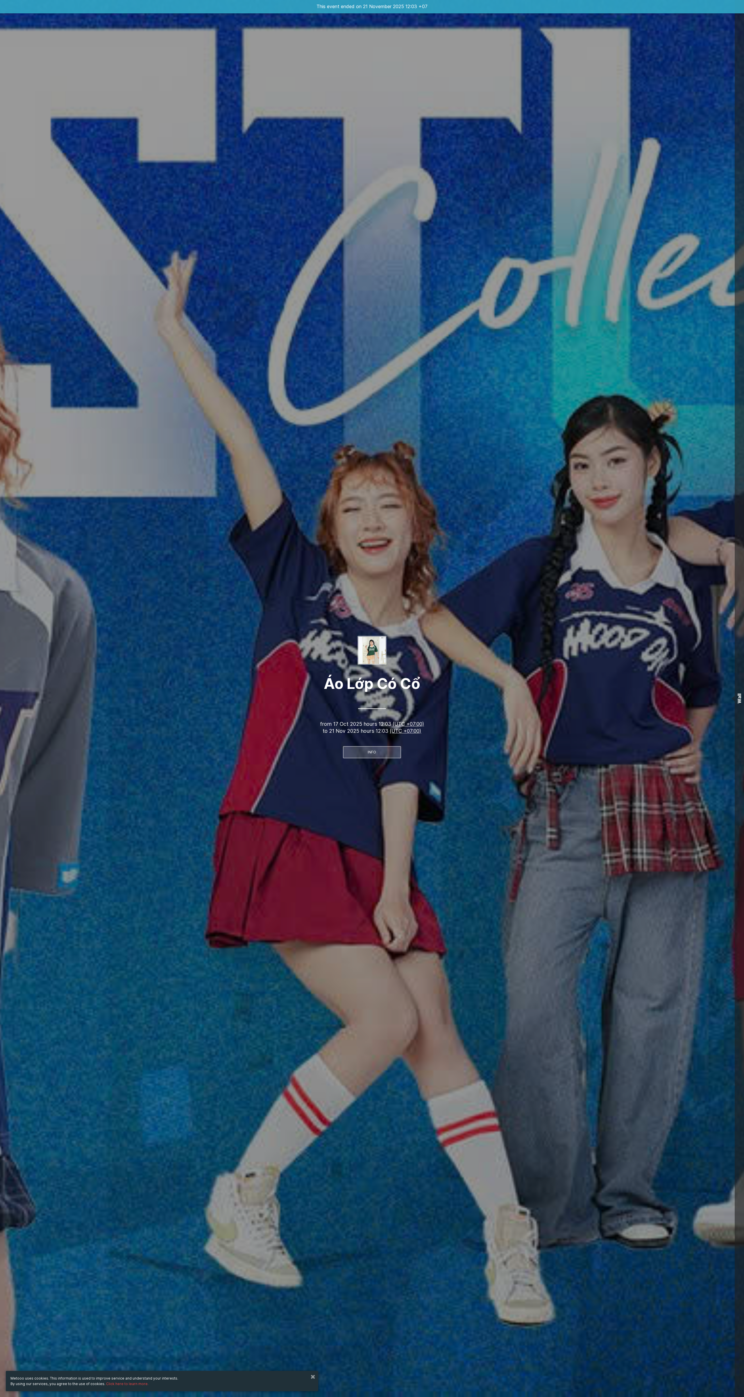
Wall (739, 698)
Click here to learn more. (127, 1384)
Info (372, 752)
